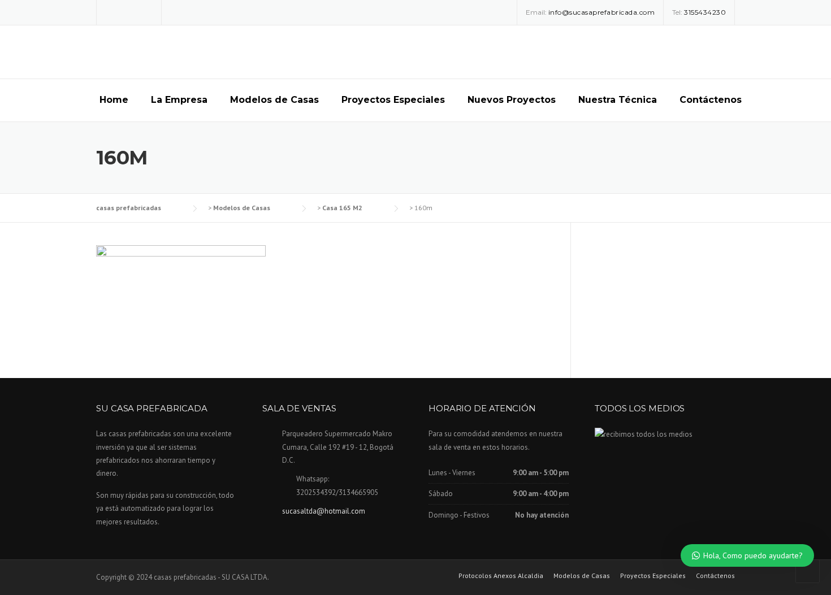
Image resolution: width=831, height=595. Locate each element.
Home (113, 99)
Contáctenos (710, 99)
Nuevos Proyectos (512, 99)
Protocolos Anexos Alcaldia (500, 575)
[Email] (145, 11)
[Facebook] (112, 11)
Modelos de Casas (274, 99)
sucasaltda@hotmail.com (323, 511)
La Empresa (179, 99)
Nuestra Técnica (617, 99)
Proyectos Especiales (393, 99)
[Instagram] (128, 11)
